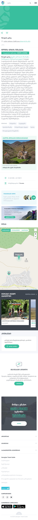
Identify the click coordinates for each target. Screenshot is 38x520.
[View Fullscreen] (35, 230)
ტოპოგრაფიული (16, 230)
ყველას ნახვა (30, 294)
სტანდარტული (6, 230)
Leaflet (27, 289)
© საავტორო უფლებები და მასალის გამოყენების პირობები (16, 480)
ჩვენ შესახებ (5, 464)
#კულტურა (22, 123)
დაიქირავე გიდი (9, 193)
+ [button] (35, 234)
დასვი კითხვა (13, 346)
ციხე (2, 44)
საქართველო (5, 460)
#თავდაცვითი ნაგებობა (11, 131)
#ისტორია (13, 123)
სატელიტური (25, 230)
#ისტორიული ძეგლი (21, 127)
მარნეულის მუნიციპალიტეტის (12, 59)
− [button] (35, 237)
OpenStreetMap (34, 289)
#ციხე (32, 127)
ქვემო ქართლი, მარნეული (17, 41)
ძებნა (19, 423)
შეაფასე (19, 383)
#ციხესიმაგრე (7, 127)
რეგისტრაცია (5, 471)
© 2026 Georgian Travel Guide (19, 516)
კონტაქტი (4, 468)
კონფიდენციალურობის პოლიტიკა (11, 475)
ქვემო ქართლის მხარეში (20, 57)
